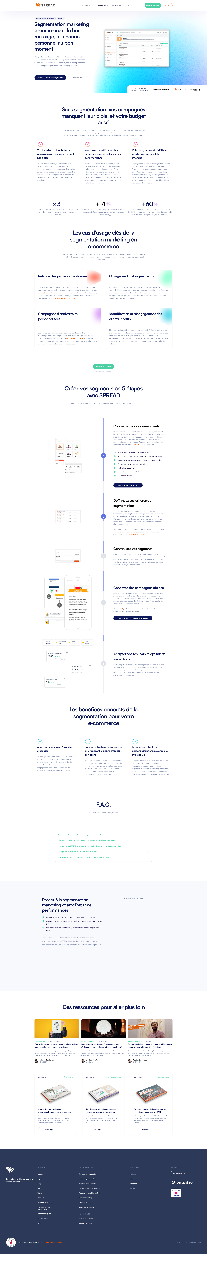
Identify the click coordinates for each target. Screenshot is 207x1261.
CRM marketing (85, 1202)
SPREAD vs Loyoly (86, 1219)
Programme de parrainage (89, 1188)
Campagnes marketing (88, 1174)
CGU (39, 1223)
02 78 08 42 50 (179, 1173)
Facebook (134, 1183)
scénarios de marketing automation (64, 298)
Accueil (40, 1174)
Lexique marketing (45, 1202)
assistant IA (119, 609)
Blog (39, 1183)
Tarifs (40, 1193)
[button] (85, 5)
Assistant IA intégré (86, 1207)
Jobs (39, 1188)
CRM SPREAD (137, 445)
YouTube (133, 1179)
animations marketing (124, 532)
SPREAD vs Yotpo (85, 1223)
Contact (41, 1198)
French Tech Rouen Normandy (51, 1242)
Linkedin (133, 1174)
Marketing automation (87, 1179)
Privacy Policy (43, 1218)
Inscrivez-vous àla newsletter (44, 1208)
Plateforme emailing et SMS (89, 1193)
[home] (45, 5)
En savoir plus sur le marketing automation (133, 618)
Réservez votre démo (103, 366)
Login (167, 5)
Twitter (132, 1188)
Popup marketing (85, 1198)
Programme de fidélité (87, 1183)
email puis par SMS (48, 293)
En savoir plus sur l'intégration (128, 485)
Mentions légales (44, 1214)
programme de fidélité (74, 338)
